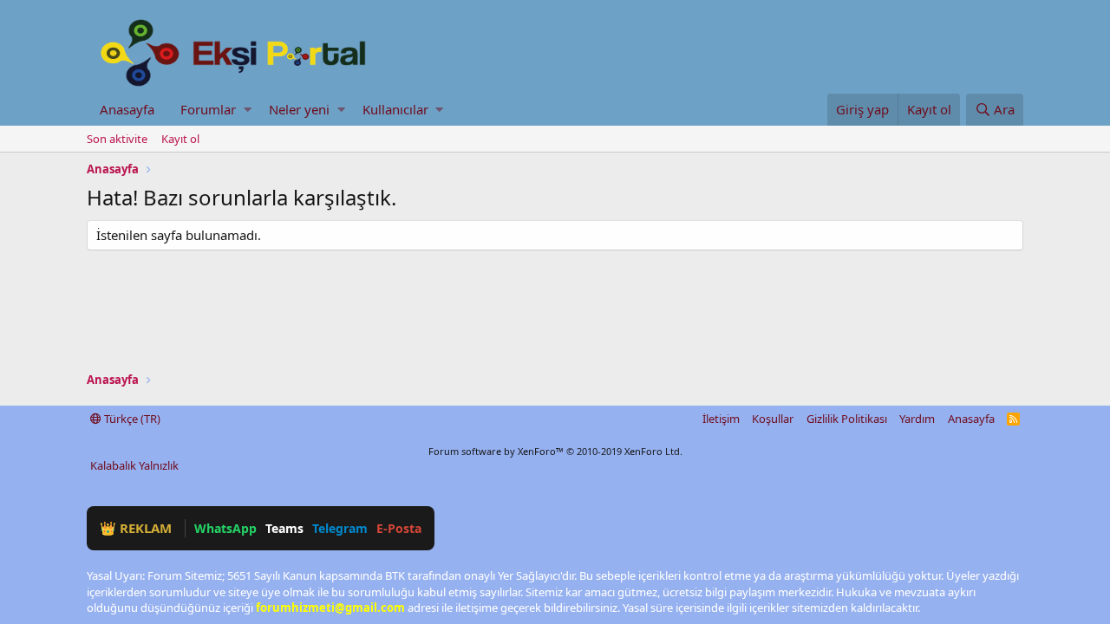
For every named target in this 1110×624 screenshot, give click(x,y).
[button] (247, 110)
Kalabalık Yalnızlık (134, 465)
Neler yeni (299, 109)
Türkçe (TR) (130, 418)
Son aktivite (117, 138)
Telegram (340, 528)
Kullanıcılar (395, 109)
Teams (284, 528)
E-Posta (398, 528)
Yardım (917, 418)
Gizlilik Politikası (846, 418)
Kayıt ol (180, 138)
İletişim (721, 418)
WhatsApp (225, 528)
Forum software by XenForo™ (555, 451)
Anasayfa (127, 109)
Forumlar (208, 109)
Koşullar (772, 418)
